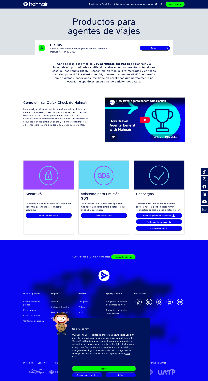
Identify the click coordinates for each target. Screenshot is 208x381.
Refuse (121, 375)
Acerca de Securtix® (48, 215)
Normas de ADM (157, 228)
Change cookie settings (87, 375)
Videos (82, 307)
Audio (81, 312)
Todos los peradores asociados (157, 215)
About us (55, 301)
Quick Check (175, 4)
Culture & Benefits (60, 307)
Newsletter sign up (123, 257)
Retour (154, 48)
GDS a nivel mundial (87, 74)
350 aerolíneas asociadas (112, 64)
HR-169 (56, 44)
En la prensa (29, 310)
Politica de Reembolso (157, 222)
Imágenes (83, 301)
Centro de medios (32, 315)
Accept (104, 369)
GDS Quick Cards (104, 215)
